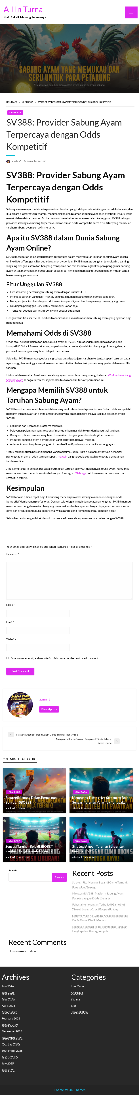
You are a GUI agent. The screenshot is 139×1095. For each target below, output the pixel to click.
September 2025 (12, 1050)
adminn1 (17, 161)
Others (75, 999)
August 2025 (10, 1057)
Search (13, 870)
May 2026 (8, 999)
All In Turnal (24, 9)
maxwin (62, 456)
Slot (73, 1005)
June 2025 (8, 1070)
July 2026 (8, 986)
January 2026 (10, 1024)
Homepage (11, 102)
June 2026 (8, 992)
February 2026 (11, 1018)
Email (10, 622)
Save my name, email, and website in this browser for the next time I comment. (55, 658)
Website (11, 639)
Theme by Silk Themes (69, 1090)
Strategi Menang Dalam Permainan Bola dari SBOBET (31, 800)
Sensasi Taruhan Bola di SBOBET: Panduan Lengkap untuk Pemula (29, 848)
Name (10, 604)
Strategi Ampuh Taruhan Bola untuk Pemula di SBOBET (98, 848)
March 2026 (9, 1012)
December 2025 (12, 1031)
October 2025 (11, 1044)
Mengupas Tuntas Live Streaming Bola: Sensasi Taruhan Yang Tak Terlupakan (100, 800)
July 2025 (8, 1063)
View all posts (49, 709)
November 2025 (12, 1037)
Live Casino (78, 986)
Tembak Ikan (79, 1012)
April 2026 (8, 1005)
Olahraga (27, 102)
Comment (12, 553)
